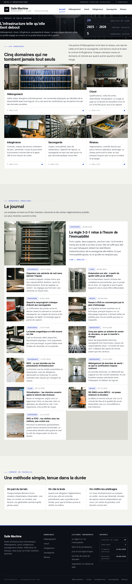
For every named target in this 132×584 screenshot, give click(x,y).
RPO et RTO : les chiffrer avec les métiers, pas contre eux (42, 420)
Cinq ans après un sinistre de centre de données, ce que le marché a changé (106, 334)
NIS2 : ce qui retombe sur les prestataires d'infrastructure (40, 364)
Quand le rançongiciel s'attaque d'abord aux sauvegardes (41, 303)
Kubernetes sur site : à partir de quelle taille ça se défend (103, 274)
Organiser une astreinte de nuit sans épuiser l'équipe (44, 274)
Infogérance (97, 9)
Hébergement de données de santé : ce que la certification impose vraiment (106, 366)
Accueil (62, 9)
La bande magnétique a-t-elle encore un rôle (44, 333)
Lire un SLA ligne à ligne (82, 551)
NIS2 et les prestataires (82, 547)
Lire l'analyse (77, 260)
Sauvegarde (111, 9)
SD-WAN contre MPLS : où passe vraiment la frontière (104, 393)
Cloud (86, 9)
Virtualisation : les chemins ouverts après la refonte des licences (43, 393)
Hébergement (75, 9)
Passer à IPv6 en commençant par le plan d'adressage (106, 303)
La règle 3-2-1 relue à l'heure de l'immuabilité (93, 234)
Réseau (123, 9)
